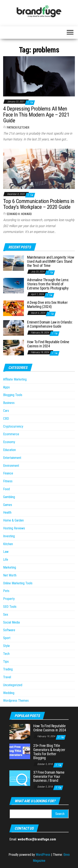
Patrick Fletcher (18, 127)
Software (9, 630)
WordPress (43, 855)
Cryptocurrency (13, 426)
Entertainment (12, 458)
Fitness (7, 481)
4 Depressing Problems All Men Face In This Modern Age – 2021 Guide (36, 115)
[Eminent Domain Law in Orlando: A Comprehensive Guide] (13, 328)
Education (9, 450)
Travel (7, 677)
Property (9, 599)
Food (6, 489)
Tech (6, 654)
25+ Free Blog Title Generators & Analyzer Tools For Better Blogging (49, 751)
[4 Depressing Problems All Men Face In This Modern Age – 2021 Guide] (39, 76)
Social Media (11, 622)
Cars (6, 411)
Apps (6, 387)
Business (9, 403)
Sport (6, 638)
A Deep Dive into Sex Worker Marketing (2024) (47, 304)
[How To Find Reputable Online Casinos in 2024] (13, 347)
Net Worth (9, 575)
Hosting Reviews (14, 528)
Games (7, 505)
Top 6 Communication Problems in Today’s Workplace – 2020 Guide (38, 204)
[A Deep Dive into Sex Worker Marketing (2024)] (13, 308)
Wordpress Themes (16, 701)
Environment (11, 466)
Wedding (8, 693)
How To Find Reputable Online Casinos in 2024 (48, 344)
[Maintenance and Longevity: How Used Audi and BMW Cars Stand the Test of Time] (13, 263)
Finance (8, 473)
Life (5, 560)
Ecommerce (11, 434)
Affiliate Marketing (15, 379)
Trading (8, 669)
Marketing (9, 567)
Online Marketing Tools (17, 583)
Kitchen (8, 544)
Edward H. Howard (19, 214)
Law (6, 552)
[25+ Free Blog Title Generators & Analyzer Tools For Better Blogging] (19, 751)
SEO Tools (9, 607)
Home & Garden (13, 520)
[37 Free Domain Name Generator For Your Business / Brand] (19, 778)
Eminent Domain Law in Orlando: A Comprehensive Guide (49, 324)
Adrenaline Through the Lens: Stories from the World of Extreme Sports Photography (48, 284)
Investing (9, 536)
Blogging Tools (12, 395)
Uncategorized (12, 685)
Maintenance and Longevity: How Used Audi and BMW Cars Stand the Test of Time (50, 261)
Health (7, 512)
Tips (6, 662)
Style (6, 646)
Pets (6, 591)
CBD (6, 419)
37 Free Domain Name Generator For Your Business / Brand (48, 776)
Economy (9, 442)
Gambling (9, 497)
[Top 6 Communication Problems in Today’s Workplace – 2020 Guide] (39, 168)
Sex (5, 614)
